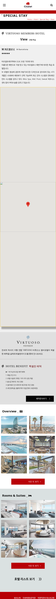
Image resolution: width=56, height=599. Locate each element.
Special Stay (44, 19)
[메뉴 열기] (4, 5)
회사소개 (17, 598)
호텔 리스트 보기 (28, 579)
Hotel (36, 19)
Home (29, 19)
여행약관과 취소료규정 (46, 598)
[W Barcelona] (14, 425)
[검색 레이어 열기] (51, 5)
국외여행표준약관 (29, 598)
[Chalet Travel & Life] (28, 5)
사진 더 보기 (33, 481)
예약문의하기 (43, 399)
